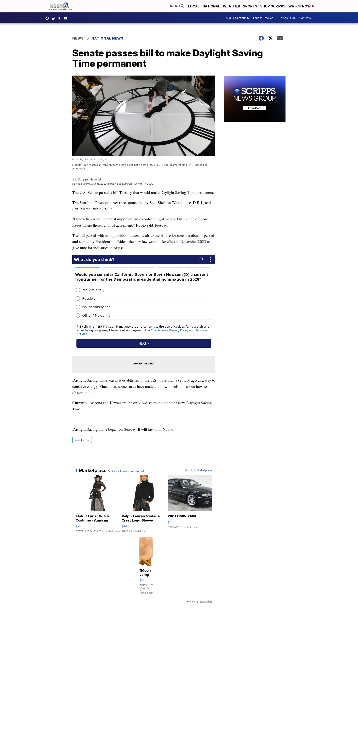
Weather (231, 6)
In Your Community (237, 18)
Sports (250, 6)
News (78, 38)
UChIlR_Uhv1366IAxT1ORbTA (66, 18)
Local (194, 6)
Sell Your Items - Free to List (126, 471)
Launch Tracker (263, 18)
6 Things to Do (286, 18)
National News (107, 38)
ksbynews (48, 18)
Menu (175, 6)
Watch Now (300, 6)
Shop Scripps (272, 6)
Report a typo (82, 440)
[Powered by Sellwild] (206, 601)
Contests (305, 18)
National (211, 6)
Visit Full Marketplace (198, 470)
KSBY (60, 18)
